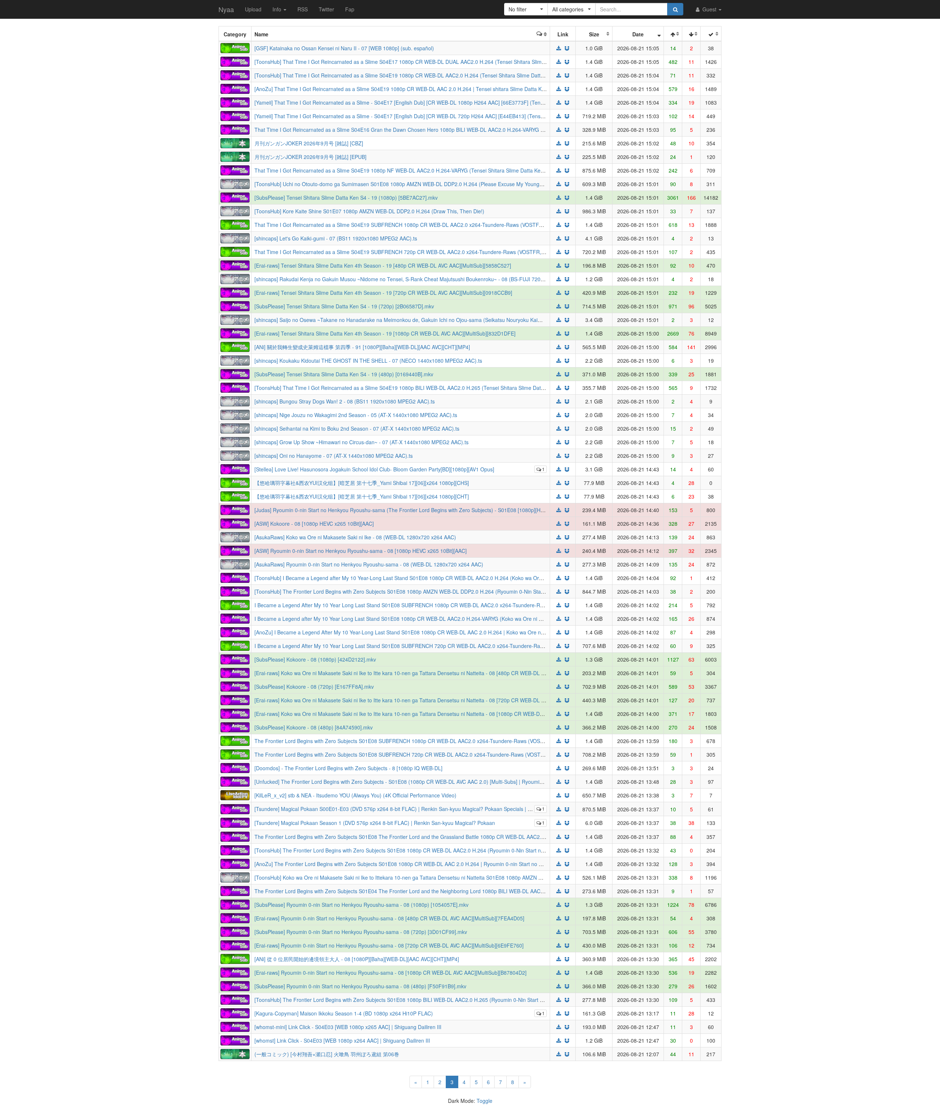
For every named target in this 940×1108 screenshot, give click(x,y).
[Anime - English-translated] (235, 61)
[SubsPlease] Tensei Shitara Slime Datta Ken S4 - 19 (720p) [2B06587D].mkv (344, 306)
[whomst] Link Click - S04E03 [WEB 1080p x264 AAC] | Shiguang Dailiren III (342, 1040)
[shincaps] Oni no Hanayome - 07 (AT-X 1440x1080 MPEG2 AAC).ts (333, 455)
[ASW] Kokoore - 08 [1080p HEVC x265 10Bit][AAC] (314, 523)
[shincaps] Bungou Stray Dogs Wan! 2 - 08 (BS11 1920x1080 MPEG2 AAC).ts (344, 401)
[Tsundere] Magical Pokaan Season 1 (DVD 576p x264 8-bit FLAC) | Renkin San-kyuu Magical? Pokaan (374, 822)
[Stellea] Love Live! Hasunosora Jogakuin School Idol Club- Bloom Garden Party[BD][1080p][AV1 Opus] (374, 469)
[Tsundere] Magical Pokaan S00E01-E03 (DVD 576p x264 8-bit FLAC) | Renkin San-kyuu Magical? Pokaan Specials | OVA (396, 808)
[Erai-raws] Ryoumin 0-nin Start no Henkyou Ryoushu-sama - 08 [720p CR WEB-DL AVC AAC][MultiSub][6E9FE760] (389, 945)
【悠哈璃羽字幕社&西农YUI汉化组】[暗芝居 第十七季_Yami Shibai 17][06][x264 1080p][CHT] (361, 496)
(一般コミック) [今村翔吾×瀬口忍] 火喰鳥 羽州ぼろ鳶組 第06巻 (326, 1054)
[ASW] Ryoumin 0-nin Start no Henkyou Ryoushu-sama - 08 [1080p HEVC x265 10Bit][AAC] (360, 550)
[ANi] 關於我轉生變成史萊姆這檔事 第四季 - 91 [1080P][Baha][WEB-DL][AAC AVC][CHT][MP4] (362, 347)
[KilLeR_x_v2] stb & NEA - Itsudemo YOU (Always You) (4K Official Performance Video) (355, 795)
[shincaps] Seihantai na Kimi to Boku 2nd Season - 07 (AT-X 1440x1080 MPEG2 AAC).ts (356, 428)
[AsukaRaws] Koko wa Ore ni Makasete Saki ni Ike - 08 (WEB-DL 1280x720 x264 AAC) (355, 537)
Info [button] (277, 9)
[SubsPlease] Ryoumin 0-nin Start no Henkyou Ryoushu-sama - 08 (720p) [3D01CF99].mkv (360, 931)
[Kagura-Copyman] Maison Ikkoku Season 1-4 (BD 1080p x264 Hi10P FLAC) (343, 1013)
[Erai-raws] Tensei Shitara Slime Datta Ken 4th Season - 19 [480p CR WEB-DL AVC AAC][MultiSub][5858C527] (382, 265)
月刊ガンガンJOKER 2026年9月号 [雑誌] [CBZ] (308, 143)
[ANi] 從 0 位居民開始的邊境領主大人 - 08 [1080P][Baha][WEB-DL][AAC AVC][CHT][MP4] (356, 959)
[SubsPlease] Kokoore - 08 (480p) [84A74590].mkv (313, 727)
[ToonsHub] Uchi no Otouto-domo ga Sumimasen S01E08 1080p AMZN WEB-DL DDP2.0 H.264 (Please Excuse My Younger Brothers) (410, 184)
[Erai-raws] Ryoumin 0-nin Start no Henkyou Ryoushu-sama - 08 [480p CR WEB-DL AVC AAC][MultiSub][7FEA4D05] (389, 918)
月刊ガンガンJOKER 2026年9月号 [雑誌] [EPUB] (310, 156)
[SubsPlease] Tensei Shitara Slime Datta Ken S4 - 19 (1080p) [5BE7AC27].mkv (346, 197)
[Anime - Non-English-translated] (235, 47)
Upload (253, 9)
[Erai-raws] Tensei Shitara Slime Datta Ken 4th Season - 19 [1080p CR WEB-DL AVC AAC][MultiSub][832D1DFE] (385, 333)
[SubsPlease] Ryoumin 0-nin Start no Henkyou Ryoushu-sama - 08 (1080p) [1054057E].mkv (361, 904)
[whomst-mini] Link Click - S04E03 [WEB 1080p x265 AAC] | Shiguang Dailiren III (347, 1027)
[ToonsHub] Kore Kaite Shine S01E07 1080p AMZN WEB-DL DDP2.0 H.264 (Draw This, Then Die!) (369, 211)
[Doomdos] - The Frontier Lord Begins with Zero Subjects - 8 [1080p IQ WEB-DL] (348, 768)
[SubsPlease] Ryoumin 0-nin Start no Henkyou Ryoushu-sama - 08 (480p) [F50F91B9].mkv (360, 986)
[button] (526, 9)
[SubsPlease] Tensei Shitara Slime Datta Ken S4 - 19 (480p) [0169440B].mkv (343, 374)
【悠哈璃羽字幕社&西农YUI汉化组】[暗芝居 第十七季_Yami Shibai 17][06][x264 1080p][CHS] (361, 482)
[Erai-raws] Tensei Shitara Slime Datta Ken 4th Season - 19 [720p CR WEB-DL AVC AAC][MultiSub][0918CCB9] (383, 292)
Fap (349, 9)
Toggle (484, 1100)
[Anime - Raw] (235, 183)
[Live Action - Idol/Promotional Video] (235, 794)
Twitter (326, 9)
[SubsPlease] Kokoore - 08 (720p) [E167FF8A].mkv (314, 686)
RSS (302, 9)
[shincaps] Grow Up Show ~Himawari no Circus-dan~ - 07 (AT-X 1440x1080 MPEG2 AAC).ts (361, 442)
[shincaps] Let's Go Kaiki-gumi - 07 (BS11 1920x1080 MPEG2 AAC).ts (335, 238)
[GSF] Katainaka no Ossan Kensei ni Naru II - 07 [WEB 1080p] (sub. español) (344, 48)
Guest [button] (709, 9)
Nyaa (226, 9)
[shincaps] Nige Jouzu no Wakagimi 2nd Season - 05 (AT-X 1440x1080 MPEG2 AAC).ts (355, 415)
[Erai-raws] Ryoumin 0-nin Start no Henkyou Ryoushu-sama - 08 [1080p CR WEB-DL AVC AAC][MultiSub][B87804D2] (390, 972)
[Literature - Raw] (235, 142)
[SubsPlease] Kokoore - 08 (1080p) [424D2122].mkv (315, 659)
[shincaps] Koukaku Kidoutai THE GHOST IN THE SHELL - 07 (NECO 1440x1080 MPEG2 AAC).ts (368, 360)
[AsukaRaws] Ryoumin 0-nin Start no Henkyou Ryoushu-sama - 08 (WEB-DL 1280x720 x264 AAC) (368, 564)
